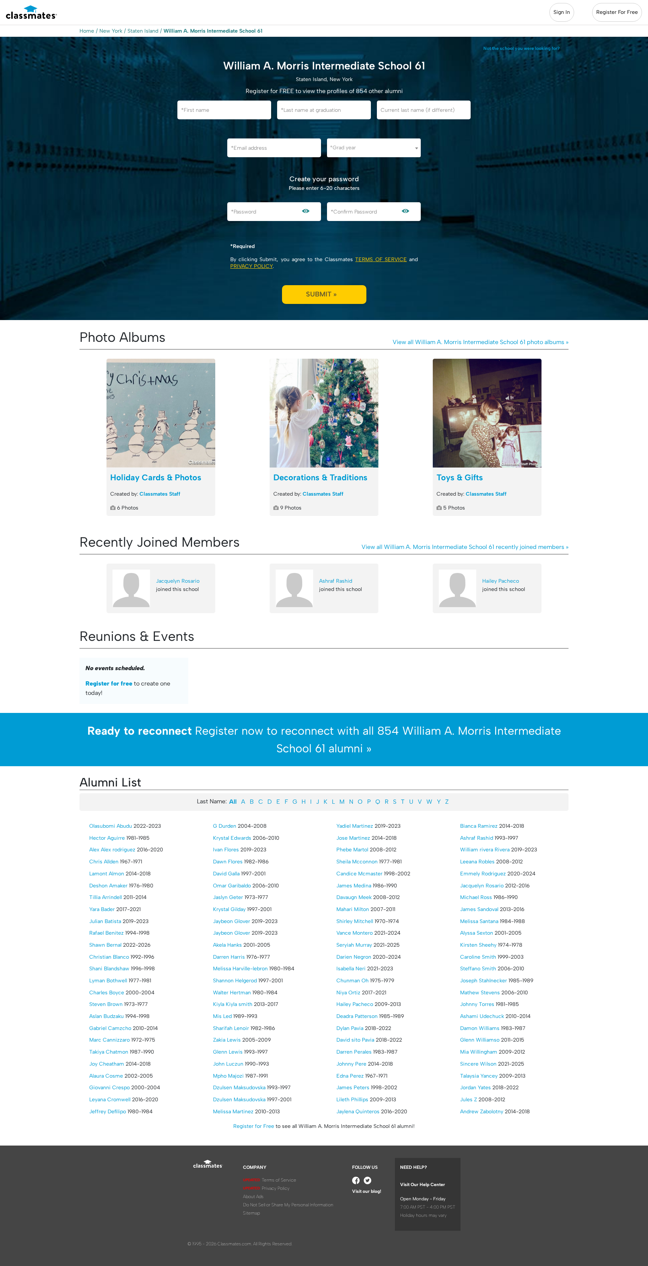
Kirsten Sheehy (478, 945)
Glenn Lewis (228, 1052)
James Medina (353, 886)
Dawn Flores (228, 862)
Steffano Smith (478, 968)
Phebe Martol (352, 850)
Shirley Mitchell (354, 921)
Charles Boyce (106, 992)
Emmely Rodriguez (483, 874)
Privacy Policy (251, 266)
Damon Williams (480, 1028)
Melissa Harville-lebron (240, 968)
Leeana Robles (477, 862)
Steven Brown (106, 1004)
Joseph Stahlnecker (483, 980)
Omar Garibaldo (232, 886)
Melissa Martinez (233, 1111)
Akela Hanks (227, 945)
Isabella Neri (351, 968)
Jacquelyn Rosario (178, 581)
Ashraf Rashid (335, 581)
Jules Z (468, 1099)
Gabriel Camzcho (110, 1028)
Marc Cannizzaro (109, 1040)
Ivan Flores (226, 850)
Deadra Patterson (357, 1016)
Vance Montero (354, 933)
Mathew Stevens (480, 992)
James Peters (352, 1087)
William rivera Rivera (485, 850)
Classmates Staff (160, 494)
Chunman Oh (352, 980)
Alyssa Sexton (476, 933)
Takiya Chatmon (108, 1052)
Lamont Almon (106, 874)
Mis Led (222, 1016)
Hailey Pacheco (500, 581)
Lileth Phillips (352, 1099)
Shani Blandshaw (109, 968)
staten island (143, 31)
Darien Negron (353, 957)
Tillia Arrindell (105, 897)
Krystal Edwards (232, 838)
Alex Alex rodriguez (112, 850)
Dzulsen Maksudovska (239, 1087)
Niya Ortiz (348, 992)
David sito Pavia (355, 1040)
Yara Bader (102, 909)
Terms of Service (380, 259)
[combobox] (374, 147)
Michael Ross (476, 897)
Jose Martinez (353, 838)
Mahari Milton (352, 909)
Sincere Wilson (478, 1064)
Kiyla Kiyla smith (232, 1004)
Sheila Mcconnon (357, 862)
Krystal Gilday (229, 909)
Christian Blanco (109, 957)
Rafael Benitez (106, 933)
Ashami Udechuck (482, 1016)
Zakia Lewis (227, 1040)
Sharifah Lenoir (231, 1028)
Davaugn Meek (354, 897)
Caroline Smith (478, 957)
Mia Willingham (478, 1052)
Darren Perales (354, 1052)
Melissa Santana (479, 921)
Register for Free (253, 1126)
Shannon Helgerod (235, 980)
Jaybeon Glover (231, 921)
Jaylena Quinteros (358, 1111)
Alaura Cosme (106, 1076)
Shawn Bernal (105, 945)
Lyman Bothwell (108, 980)
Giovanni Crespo (109, 1087)
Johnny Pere (351, 1064)
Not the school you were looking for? (521, 48)
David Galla (226, 874)
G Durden (224, 826)
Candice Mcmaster (359, 874)
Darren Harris (229, 957)
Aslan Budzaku (106, 1016)
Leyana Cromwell (109, 1099)
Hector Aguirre (107, 838)
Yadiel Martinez (354, 826)
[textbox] (374, 147)
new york (110, 31)
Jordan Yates (475, 1087)
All (233, 801)
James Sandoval (479, 909)
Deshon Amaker (108, 886)
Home (87, 31)
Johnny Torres (477, 1004)
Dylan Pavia (349, 1028)
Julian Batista (105, 921)
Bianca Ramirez (479, 826)
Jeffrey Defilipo (107, 1111)
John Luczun (228, 1064)
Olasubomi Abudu (110, 826)
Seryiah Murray (354, 945)
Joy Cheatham (106, 1064)
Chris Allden (103, 862)
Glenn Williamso (480, 1040)
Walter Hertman (232, 992)
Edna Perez (350, 1076)
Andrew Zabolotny (481, 1111)
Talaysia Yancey (479, 1076)
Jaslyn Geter (228, 897)
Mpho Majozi (228, 1076)
